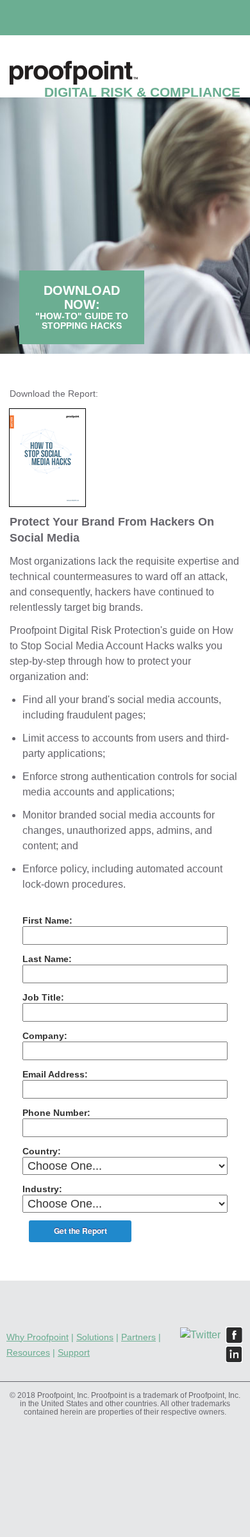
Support (74, 1352)
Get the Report (80, 1230)
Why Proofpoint (37, 1337)
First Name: (47, 920)
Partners (138, 1337)
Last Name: (47, 959)
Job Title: (43, 997)
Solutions (94, 1337)
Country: (41, 1151)
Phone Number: (56, 1113)
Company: (44, 1036)
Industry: (42, 1189)
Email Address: (55, 1074)
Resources (28, 1352)
